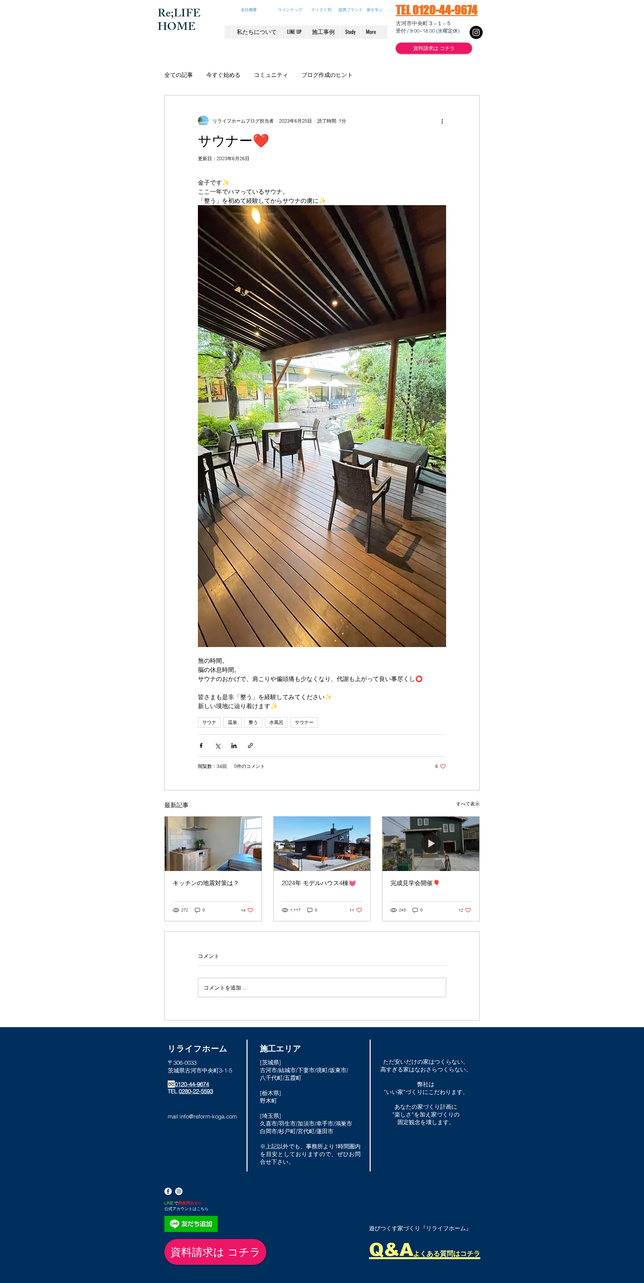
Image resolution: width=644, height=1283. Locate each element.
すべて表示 (468, 804)
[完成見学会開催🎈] (430, 844)
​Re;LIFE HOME (179, 21)
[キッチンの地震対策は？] (213, 844)
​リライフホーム (198, 1048)
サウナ (209, 722)
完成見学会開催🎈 (415, 883)
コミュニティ (271, 74)
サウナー (304, 722)
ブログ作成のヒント (327, 74)
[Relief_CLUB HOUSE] (476, 32)
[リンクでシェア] (250, 745)
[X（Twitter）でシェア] (217, 745)
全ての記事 (178, 74)
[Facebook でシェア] (201, 745)
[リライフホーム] (178, 1191)
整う (253, 722)
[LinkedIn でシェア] (234, 745)
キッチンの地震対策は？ (206, 883)
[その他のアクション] (442, 121)
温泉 (232, 722)
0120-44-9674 (192, 1084)
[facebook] (168, 1191)
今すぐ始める (223, 74)
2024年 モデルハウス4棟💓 (319, 883)
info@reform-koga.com (208, 1116)
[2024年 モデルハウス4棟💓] (322, 844)
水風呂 (276, 722)
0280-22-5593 (196, 1091)
